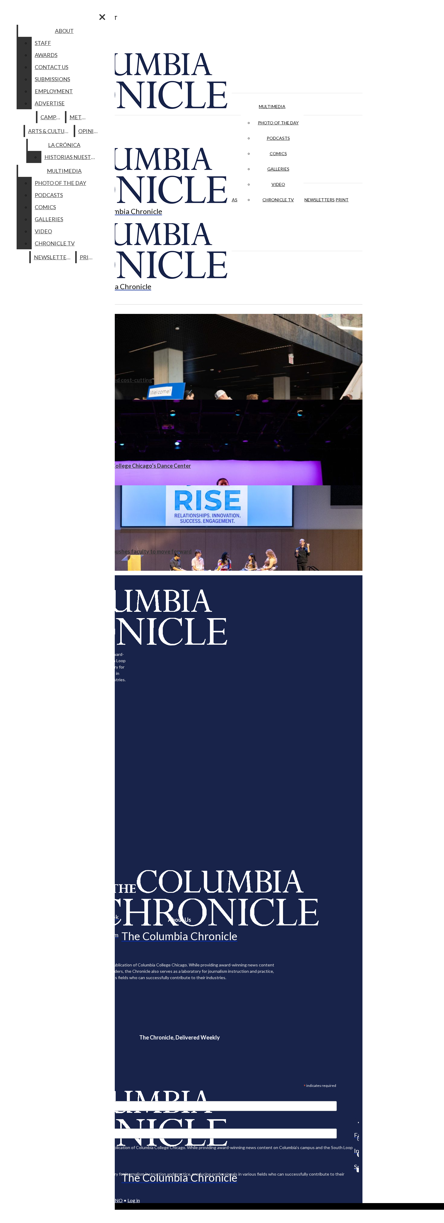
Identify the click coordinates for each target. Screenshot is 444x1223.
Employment (54, 91)
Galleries (278, 168)
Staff (43, 43)
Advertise (50, 103)
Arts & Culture (49, 131)
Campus (51, 117)
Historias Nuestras (72, 157)
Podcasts (278, 138)
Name (16, 1125)
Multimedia (272, 106)
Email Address (24, 1097)
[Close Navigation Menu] (102, 17)
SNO (117, 1200)
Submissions (52, 79)
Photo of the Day (278, 122)
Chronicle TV (278, 199)
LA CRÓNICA (64, 145)
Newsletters (319, 199)
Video (278, 184)
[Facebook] (356, 1122)
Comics (278, 153)
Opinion (90, 131)
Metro (79, 117)
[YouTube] (356, 1170)
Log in (133, 1200)
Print (342, 199)
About (64, 30)
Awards (46, 55)
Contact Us (51, 67)
